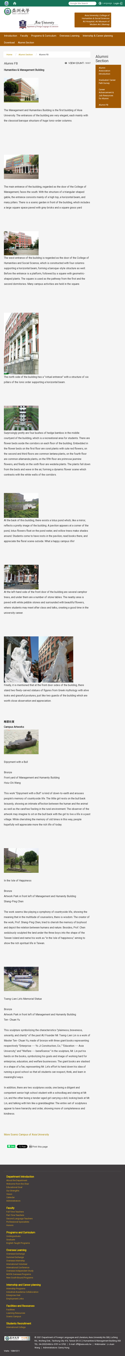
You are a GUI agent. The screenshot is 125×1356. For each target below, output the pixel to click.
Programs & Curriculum (43, 35)
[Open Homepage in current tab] (15, 3)
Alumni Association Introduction (104, 71)
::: (83, 15)
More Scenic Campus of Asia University (26, 1134)
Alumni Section (26, 42)
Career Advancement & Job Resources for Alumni (106, 94)
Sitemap (106, 24)
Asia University (91, 15)
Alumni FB (103, 105)
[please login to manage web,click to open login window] (6, 3)
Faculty (24, 35)
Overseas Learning (69, 35)
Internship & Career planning (98, 35)
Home (9, 54)
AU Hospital (88, 21)
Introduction (10, 35)
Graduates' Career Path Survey (107, 81)
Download (9, 42)
